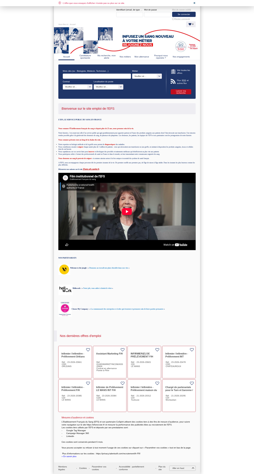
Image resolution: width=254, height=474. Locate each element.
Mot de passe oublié (181, 9)
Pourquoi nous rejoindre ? (161, 56)
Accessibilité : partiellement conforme (131, 468)
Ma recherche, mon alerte (106, 56)
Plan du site (162, 468)
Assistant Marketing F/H (109, 353)
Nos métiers (125, 56)
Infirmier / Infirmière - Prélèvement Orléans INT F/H (73, 356)
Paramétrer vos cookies (99, 468)
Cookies (83, 468)
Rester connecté (182, 19)
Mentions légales (62, 468)
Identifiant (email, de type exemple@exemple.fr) (129, 10)
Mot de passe (150, 10)
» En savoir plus (69, 456)
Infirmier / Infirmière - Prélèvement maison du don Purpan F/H (144, 390)
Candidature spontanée (85, 56)
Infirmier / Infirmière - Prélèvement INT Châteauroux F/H (176, 356)
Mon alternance (141, 56)
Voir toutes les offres (183, 71)
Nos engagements (181, 56)
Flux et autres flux (183, 81)
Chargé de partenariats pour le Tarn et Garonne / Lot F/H (179, 390)
